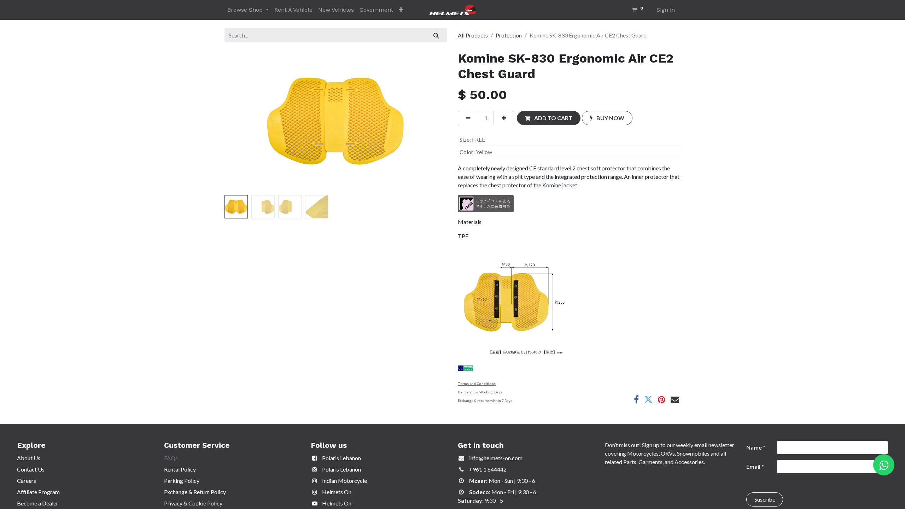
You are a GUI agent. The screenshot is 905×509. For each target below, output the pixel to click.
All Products (473, 35)
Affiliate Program (38, 491)
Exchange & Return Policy (195, 491)
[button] (401, 10)
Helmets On (336, 491)
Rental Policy (180, 469)
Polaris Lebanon (341, 458)
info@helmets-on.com (495, 458)
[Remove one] (468, 118)
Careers (26, 480)
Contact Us (31, 469)
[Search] (436, 35)
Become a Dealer (37, 503)
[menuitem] (293, 10)
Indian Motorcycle (344, 480)
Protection (509, 35)
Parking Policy (181, 480)
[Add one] (504, 118)
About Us (28, 458)
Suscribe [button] (764, 499)
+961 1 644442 (488, 469)
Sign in (665, 9)
